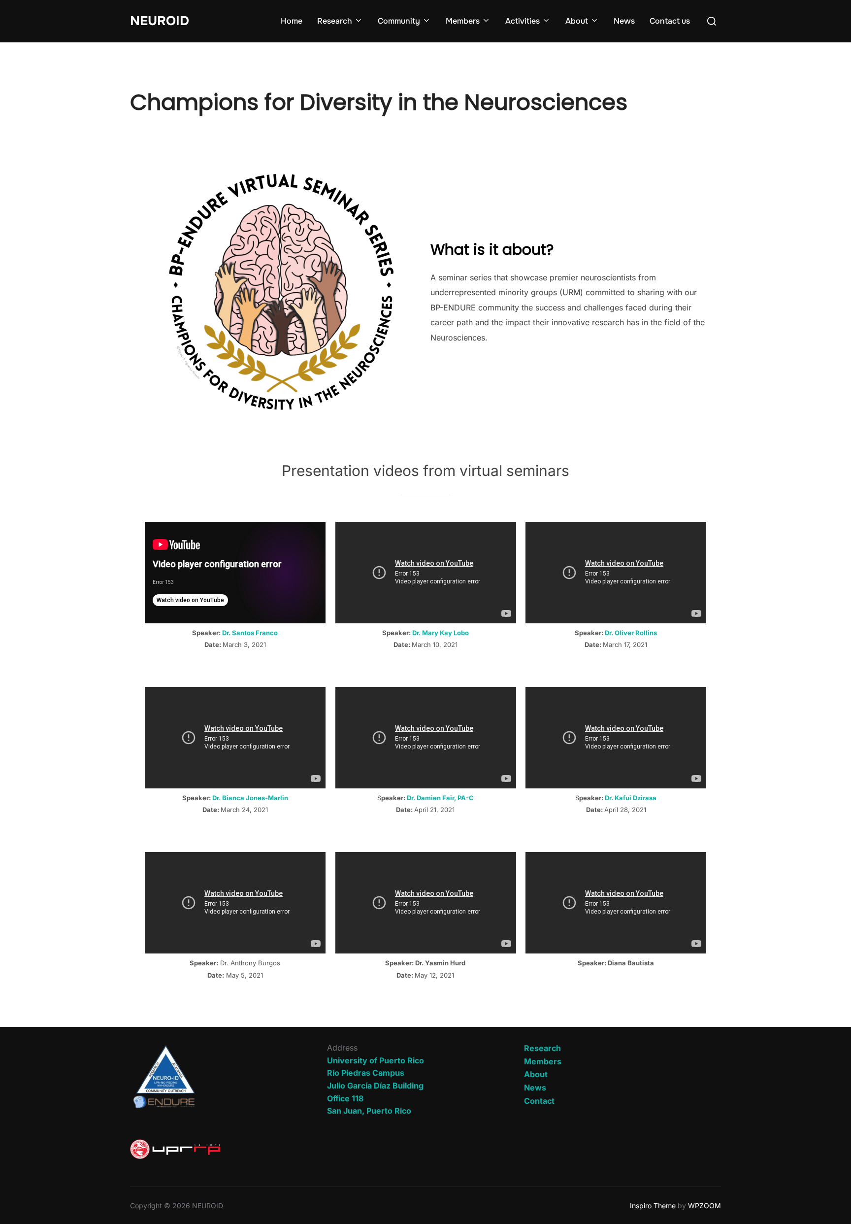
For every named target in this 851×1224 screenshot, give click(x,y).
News (624, 21)
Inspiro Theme (653, 1205)
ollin (647, 633)
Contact (539, 1101)
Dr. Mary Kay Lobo (440, 633)
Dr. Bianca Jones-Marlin (250, 798)
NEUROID (159, 21)
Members (463, 21)
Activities (522, 21)
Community (399, 21)
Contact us (670, 21)
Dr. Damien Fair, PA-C (440, 798)
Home (291, 21)
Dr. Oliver (620, 633)
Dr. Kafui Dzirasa (630, 798)
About (576, 21)
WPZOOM (704, 1205)
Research (334, 21)
